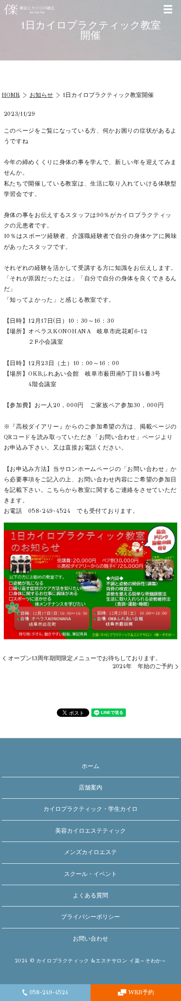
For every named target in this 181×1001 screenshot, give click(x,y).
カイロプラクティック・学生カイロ (90, 809)
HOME (11, 95)
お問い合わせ (90, 938)
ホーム (90, 766)
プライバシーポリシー (90, 916)
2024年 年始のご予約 (142, 666)
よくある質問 (90, 895)
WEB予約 (141, 992)
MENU (168, 9)
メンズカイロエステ (90, 852)
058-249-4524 (48, 992)
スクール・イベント (90, 874)
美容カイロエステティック (90, 830)
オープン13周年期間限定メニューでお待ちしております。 (84, 658)
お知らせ (41, 95)
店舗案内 (90, 787)
